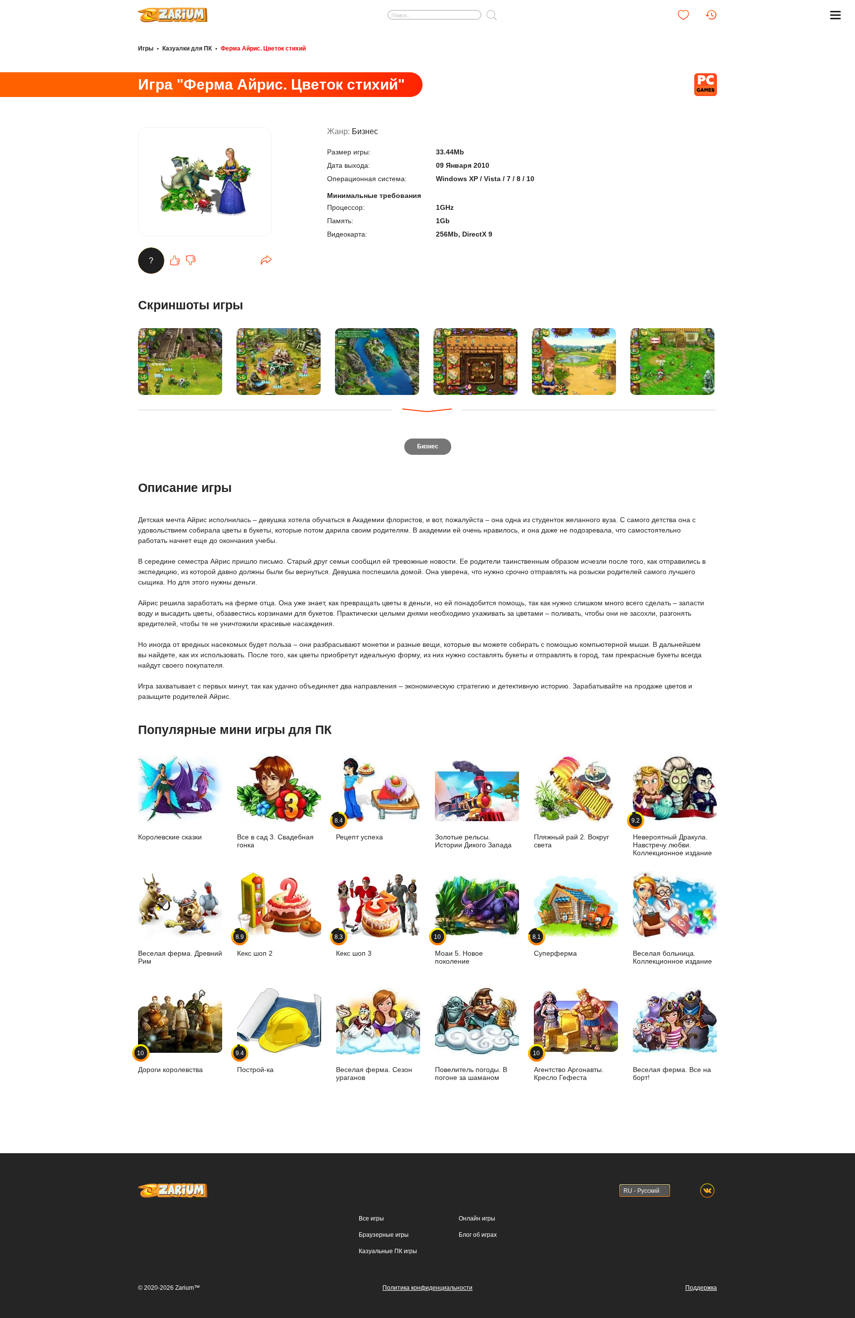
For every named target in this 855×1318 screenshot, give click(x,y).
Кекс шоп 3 (354, 945)
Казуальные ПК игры (388, 1251)
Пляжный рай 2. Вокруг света (571, 841)
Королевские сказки (170, 837)
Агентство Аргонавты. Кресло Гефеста (569, 1065)
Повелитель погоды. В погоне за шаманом (471, 1073)
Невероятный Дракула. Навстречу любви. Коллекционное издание (672, 837)
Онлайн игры (477, 1218)
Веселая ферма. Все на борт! (672, 1073)
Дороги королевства (170, 1061)
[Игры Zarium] (172, 11)
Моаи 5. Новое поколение (459, 949)
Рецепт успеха (359, 829)
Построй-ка (255, 1061)
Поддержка (701, 1287)
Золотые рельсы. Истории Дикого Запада (473, 841)
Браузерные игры (384, 1234)
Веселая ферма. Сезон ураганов (374, 1073)
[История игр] (711, 15)
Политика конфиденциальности (427, 1287)
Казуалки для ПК (187, 48)
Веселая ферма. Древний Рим (180, 957)
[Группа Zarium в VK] (707, 1190)
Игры (145, 48)
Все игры (371, 1218)
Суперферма (555, 945)
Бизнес (365, 131)
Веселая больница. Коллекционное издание (672, 957)
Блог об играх (478, 1234)
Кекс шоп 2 (255, 945)
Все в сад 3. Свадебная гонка (275, 841)
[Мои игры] (683, 15)
